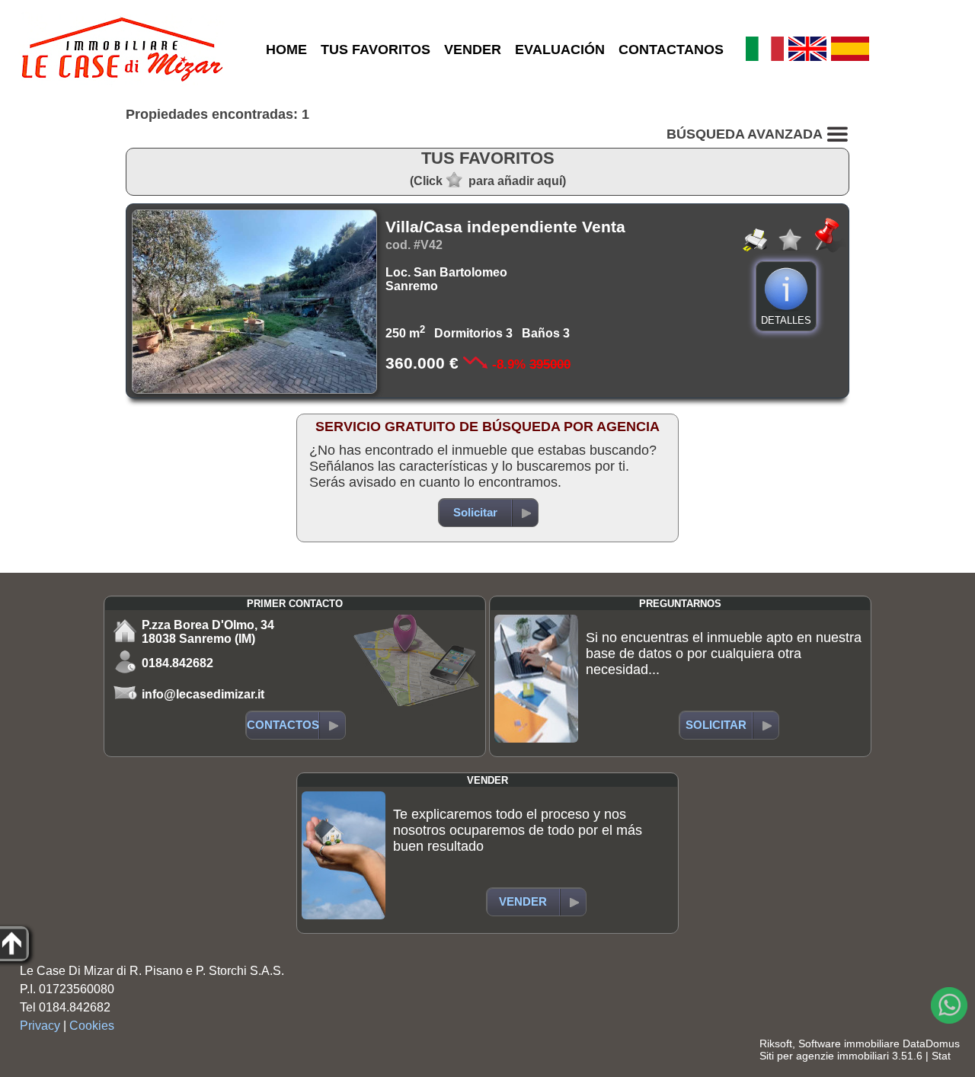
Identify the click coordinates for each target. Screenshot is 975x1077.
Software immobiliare (849, 1043)
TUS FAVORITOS (375, 49)
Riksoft (775, 1043)
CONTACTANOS (671, 49)
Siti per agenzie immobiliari (824, 1056)
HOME (286, 49)
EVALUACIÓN (560, 49)
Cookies (91, 1025)
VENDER (472, 49)
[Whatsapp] (949, 1005)
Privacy (40, 1025)
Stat (941, 1056)
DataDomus (931, 1043)
